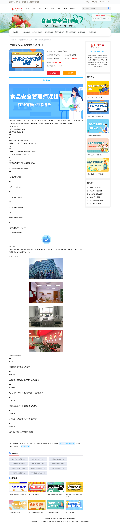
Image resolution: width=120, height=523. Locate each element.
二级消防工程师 (37, 32)
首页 (27, 8)
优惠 (59, 8)
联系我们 (73, 8)
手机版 (87, 2)
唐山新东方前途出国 (93, 197)
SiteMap (108, 2)
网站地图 (71, 518)
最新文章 (59, 518)
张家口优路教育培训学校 (18, 468)
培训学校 (101, 2)
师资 (52, 8)
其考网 (11, 2)
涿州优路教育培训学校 (18, 459)
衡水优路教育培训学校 (58, 459)
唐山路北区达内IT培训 (94, 203)
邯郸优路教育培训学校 (18, 473)
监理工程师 (81, 32)
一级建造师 (14, 32)
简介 (40, 8)
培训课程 (94, 2)
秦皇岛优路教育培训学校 (38, 468)
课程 (33, 8)
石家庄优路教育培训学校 (38, 473)
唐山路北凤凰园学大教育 (95, 194)
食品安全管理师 (33, 40)
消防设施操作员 (59, 32)
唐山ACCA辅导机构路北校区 (96, 200)
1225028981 (43, 521)
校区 (46, 8)
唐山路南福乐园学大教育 (95, 191)
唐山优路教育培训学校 (61, 51)
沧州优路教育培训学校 (58, 463)
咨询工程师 (92, 32)
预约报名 (55, 73)
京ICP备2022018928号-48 (53, 521)
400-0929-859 (25, 446)
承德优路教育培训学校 (38, 459)
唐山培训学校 (22, 2)
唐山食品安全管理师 (45, 40)
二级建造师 (26, 32)
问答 (65, 8)
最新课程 (65, 518)
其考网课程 (23, 40)
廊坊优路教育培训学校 (38, 463)
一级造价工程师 (48, 32)
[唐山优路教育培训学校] (17, 11)
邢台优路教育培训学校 (18, 463)
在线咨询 (70, 73)
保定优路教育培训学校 (58, 468)
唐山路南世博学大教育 (94, 187)
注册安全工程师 (71, 32)
